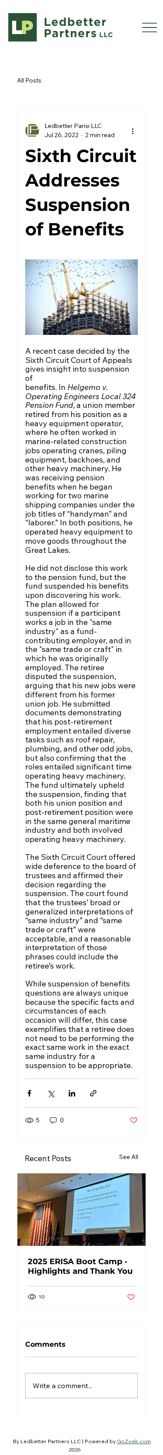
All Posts (29, 80)
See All (128, 1157)
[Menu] (149, 27)
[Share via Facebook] (29, 1093)
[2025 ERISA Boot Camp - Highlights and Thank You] (81, 1209)
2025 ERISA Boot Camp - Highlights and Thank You (80, 1266)
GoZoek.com (134, 1441)
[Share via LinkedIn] (72, 1093)
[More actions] (132, 130)
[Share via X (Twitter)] (51, 1093)
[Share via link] (93, 1093)
